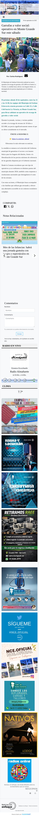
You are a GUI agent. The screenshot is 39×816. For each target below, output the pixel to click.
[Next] (34, 256)
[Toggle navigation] (4, 17)
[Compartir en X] (8, 207)
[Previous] (4, 256)
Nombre (7, 307)
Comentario (8, 315)
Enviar (19, 334)
